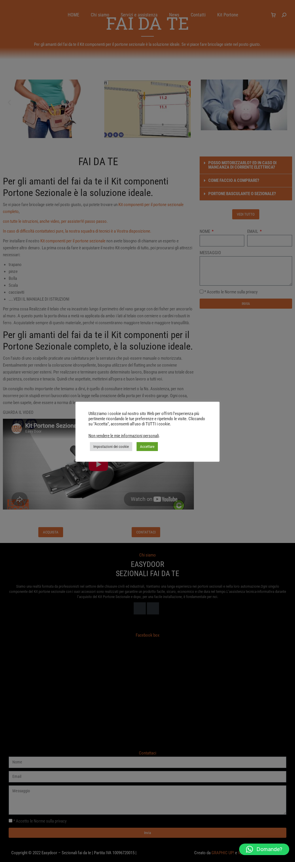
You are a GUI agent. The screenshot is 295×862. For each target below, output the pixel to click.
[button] (264, 849)
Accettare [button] (147, 446)
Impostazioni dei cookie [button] (111, 446)
